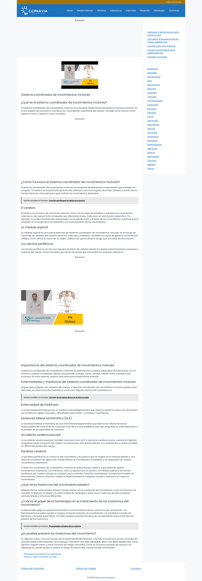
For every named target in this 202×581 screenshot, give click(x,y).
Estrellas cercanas (157, 56)
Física (150, 116)
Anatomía (152, 68)
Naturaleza (153, 156)
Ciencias (131, 10)
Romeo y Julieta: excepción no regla (40, 556)
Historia (101, 10)
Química (174, 10)
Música (151, 152)
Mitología (159, 10)
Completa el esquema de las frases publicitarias (163, 40)
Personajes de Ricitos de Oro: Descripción (42, 554)
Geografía (152, 120)
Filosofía (145, 10)
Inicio (70, 10)
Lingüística (153, 136)
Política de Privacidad (173, 2)
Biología (151, 88)
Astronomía (153, 84)
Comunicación (155, 100)
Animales (152, 72)
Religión (151, 164)
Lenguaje (152, 132)
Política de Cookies (86, 568)
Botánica (152, 92)
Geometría (153, 124)
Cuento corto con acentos (161, 45)
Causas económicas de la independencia (161, 51)
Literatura (116, 10)
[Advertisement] (80, 38)
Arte (149, 80)
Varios (150, 168)
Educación (152, 104)
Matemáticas (85, 10)
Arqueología (153, 76)
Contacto (135, 568)
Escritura (152, 108)
